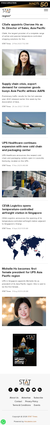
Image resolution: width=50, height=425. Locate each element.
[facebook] (10, 390)
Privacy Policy (31, 401)
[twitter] (16, 390)
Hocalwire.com (30, 421)
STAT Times (6, 44)
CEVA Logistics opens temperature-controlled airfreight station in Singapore (22, 209)
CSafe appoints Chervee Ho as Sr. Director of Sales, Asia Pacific (23, 26)
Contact (18, 401)
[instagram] (28, 390)
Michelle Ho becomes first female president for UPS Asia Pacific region (22, 272)
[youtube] (34, 390)
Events (37, 405)
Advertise (26, 397)
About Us (14, 397)
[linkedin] (22, 390)
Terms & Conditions (22, 405)
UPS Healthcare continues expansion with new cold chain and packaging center (22, 146)
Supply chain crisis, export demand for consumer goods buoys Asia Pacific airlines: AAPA (23, 87)
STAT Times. (33, 416)
